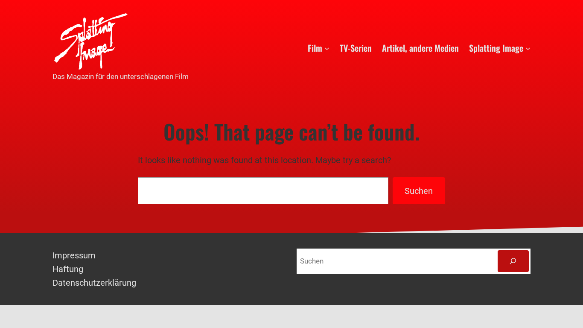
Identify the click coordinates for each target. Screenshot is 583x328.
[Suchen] (513, 261)
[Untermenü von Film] (326, 47)
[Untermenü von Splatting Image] (528, 47)
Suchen (419, 191)
